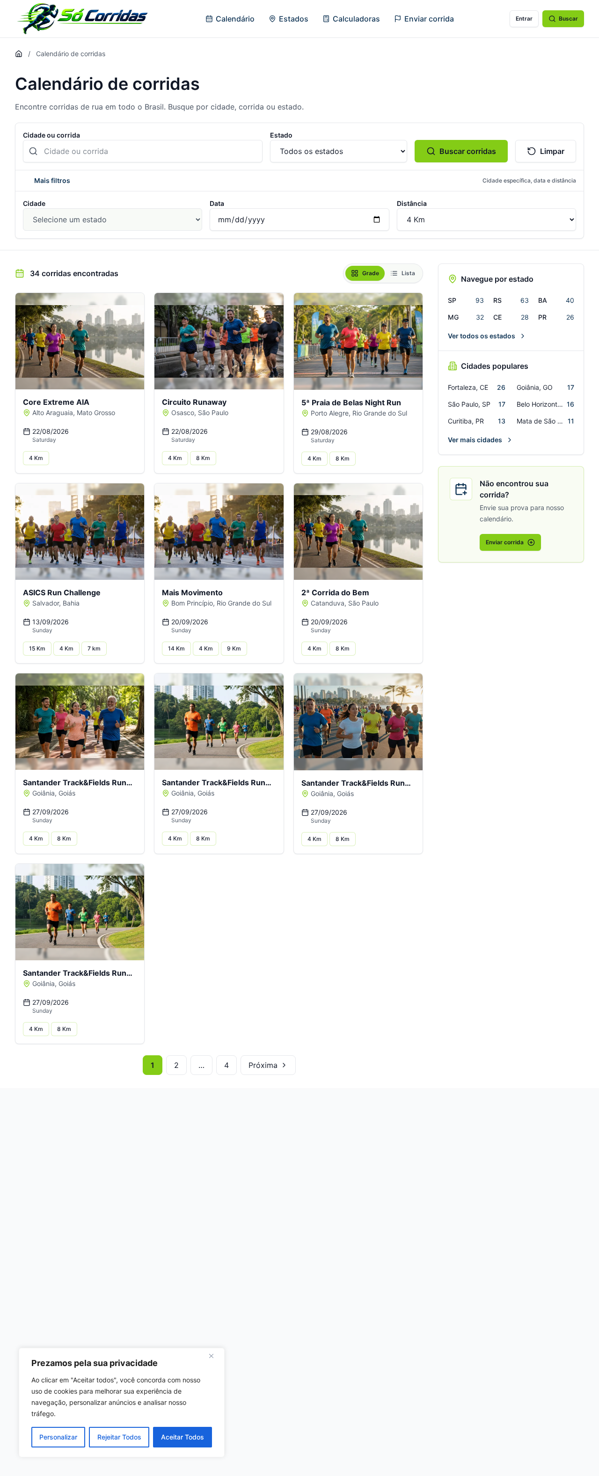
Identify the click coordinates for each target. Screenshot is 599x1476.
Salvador (45, 603)
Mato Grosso (96, 412)
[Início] (18, 54)
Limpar (552, 151)
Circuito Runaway (194, 402)
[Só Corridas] (82, 18)
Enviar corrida (429, 18)
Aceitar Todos (182, 1437)
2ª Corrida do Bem (335, 592)
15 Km (37, 648)
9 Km (234, 648)
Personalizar (58, 1437)
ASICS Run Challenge (62, 592)
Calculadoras (356, 18)
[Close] (214, 1355)
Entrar (524, 18)
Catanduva (327, 603)
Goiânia (43, 793)
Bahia (71, 603)
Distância (412, 203)
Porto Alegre (330, 413)
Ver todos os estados (481, 336)
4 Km (36, 457)
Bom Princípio (192, 603)
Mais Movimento (192, 592)
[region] (122, 1402)
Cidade (34, 203)
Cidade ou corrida (51, 135)
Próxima (263, 1065)
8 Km (203, 457)
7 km (94, 648)
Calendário (235, 18)
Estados (293, 18)
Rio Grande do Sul (379, 413)
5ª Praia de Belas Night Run (351, 402)
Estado (281, 135)
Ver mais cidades (475, 440)
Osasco (182, 412)
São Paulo (213, 412)
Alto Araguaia (52, 412)
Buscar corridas (467, 151)
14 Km (176, 648)
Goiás (66, 793)
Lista (408, 273)
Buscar (568, 18)
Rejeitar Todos (119, 1437)
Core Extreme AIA (56, 402)
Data (217, 203)
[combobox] (143, 151)
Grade (370, 273)
